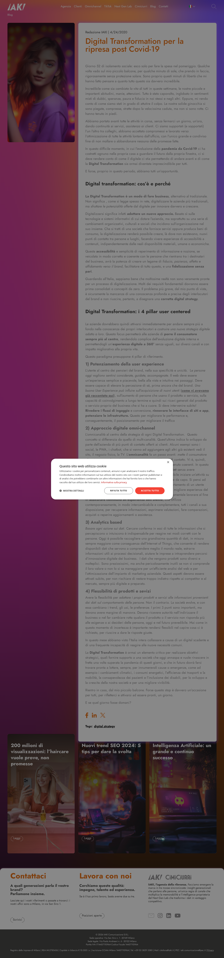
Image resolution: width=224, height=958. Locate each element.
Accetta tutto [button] (150, 490)
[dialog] (112, 479)
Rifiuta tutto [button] (118, 490)
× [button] (168, 462)
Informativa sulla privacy (114, 482)
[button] (71, 490)
